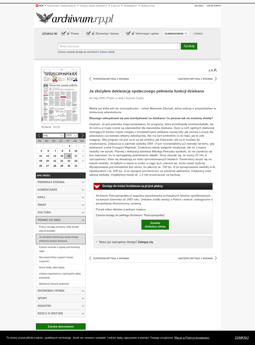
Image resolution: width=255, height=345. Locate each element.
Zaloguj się (126, 242)
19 (40, 161)
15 (61, 156)
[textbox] (118, 46)
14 (54, 156)
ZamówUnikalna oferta (155, 224)
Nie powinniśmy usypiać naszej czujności (56, 259)
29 (61, 166)
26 (40, 166)
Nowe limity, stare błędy (52, 267)
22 (61, 161)
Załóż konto (214, 6)
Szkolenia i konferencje (61, 6)
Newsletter (148, 6)
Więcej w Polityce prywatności (191, 337)
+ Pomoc (198, 33)
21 (54, 161)
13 (47, 156)
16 (69, 156)
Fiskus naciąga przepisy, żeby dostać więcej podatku (59, 228)
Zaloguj (198, 6)
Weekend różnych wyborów (54, 283)
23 (69, 161)
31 (76, 166)
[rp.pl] (39, 5)
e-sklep (115, 6)
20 (47, 161)
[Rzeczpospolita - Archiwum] (74, 18)
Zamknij (242, 337)
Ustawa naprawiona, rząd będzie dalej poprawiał (60, 275)
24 (76, 161)
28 (54, 166)
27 (47, 166)
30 (69, 166)
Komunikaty (130, 6)
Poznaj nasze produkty (93, 6)
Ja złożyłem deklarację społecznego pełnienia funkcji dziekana (58, 239)
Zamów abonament (61, 326)
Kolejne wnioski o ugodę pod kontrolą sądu (59, 249)
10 (76, 151)
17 (76, 156)
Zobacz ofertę (107, 52)
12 (40, 156)
